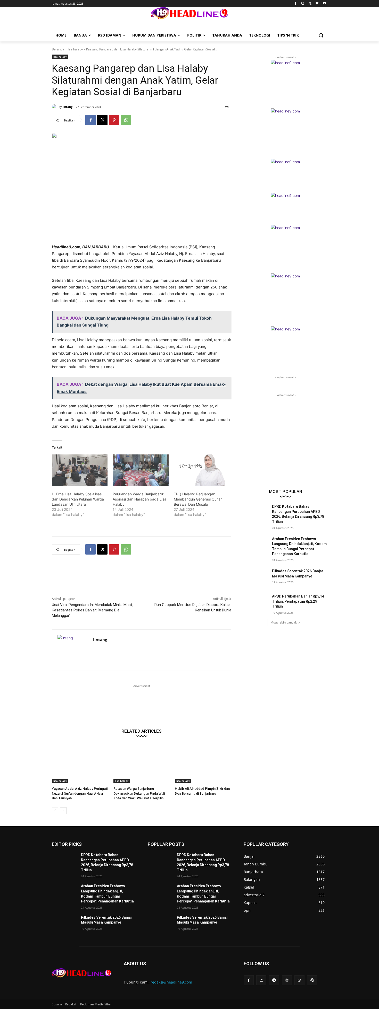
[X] (310, 4)
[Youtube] (324, 4)
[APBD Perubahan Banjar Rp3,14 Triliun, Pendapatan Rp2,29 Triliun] (256, 602)
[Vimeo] (317, 4)
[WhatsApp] (126, 120)
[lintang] (55, 106)
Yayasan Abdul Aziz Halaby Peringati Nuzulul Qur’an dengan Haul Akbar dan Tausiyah (80, 793)
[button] (321, 35)
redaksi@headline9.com (171, 982)
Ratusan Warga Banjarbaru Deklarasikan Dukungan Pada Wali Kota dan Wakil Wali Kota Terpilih (139, 793)
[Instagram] (303, 4)
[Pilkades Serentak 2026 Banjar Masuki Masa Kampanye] (256, 577)
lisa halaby (75, 49)
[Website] (287, 980)
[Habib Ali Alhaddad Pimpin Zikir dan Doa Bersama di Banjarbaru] (203, 763)
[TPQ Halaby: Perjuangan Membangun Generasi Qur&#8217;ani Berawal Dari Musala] (201, 470)
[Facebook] (296, 4)
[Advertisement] (146, 573)
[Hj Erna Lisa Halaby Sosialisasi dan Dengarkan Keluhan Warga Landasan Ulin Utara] (80, 470)
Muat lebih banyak (283, 622)
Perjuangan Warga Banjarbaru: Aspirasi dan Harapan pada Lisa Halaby (139, 499)
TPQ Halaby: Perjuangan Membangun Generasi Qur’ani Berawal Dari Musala (198, 499)
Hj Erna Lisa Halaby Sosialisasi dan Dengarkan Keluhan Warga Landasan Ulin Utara (78, 499)
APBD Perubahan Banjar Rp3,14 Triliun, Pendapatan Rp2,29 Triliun (298, 601)
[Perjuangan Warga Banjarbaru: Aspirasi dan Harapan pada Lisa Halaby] (140, 470)
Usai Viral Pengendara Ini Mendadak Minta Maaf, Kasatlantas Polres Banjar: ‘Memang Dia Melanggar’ (92, 610)
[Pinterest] (114, 120)
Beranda (58, 49)
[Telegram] (274, 980)
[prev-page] (55, 810)
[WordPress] (312, 980)
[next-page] (63, 810)
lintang (67, 107)
